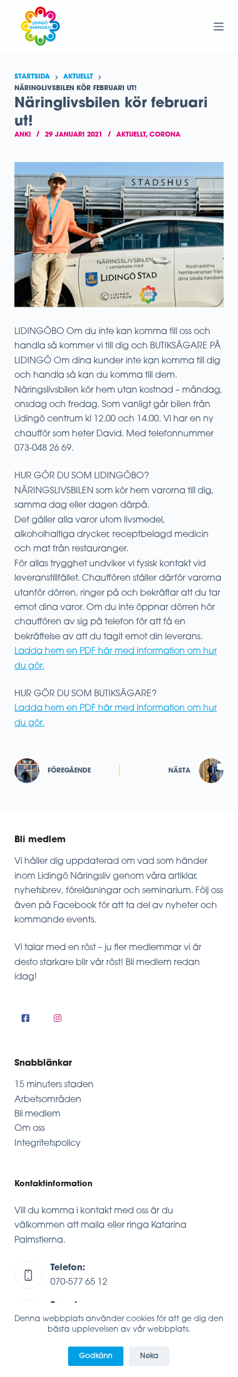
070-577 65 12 (78, 1282)
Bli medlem (37, 1114)
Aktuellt (131, 135)
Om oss (29, 1128)
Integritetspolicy (47, 1143)
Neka (149, 1356)
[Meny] (219, 27)
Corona (164, 135)
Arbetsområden (47, 1100)
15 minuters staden (54, 1085)
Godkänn (95, 1356)
